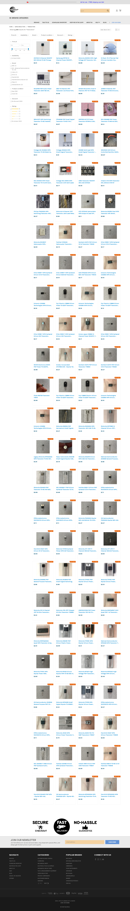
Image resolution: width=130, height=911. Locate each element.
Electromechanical (43, 878)
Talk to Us (45, 22)
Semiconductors (43, 873)
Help (97, 22)
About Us (89, 22)
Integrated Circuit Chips (45, 868)
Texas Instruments (71, 868)
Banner (68, 878)
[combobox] (95, 11)
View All (68, 883)
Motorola (69, 858)
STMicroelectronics (72, 880)
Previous (125, 905)
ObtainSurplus (70, 875)
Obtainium (69, 871)
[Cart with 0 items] (120, 10)
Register (18, 875)
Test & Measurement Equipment (47, 871)
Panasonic (69, 863)
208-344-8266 (116, 22)
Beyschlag (69, 873)
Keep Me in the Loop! (76, 22)
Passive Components (44, 875)
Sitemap (11, 878)
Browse (36, 22)
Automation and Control (45, 858)
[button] (116, 30)
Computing (41, 861)
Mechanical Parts (43, 863)
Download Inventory (59, 22)
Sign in (11, 875)
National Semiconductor (73, 861)
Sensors (40, 880)
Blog (104, 22)
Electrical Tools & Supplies (46, 866)
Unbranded (69, 866)
